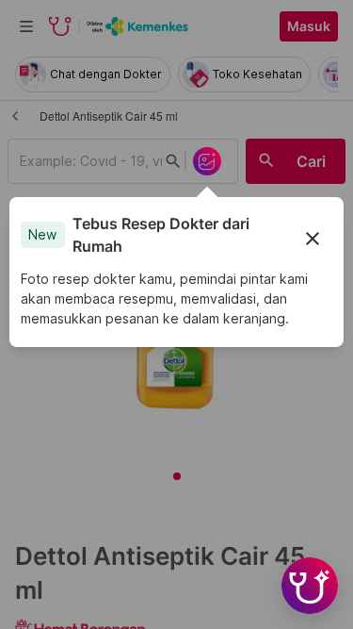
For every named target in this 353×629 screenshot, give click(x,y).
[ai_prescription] (207, 161)
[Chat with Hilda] (309, 585)
